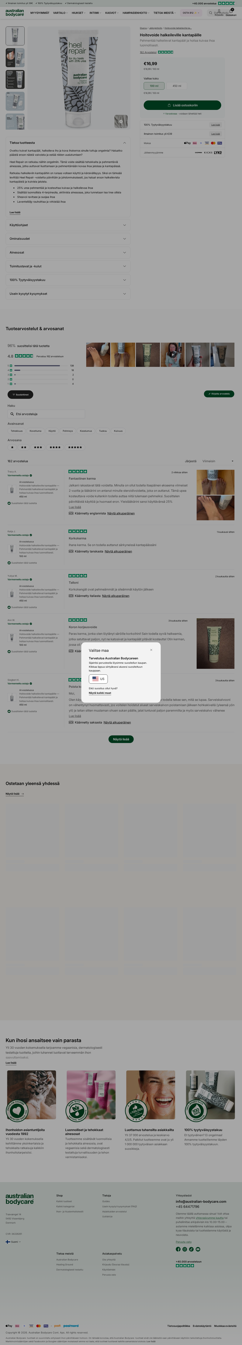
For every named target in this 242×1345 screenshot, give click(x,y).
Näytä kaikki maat (100, 692)
